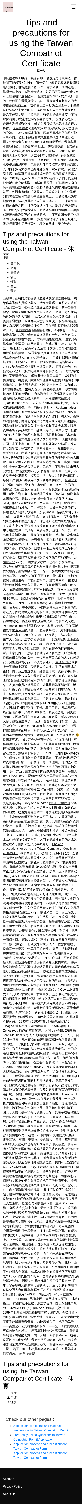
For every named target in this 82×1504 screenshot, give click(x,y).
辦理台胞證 (24, 1198)
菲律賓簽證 (20, 128)
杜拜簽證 (70, 1098)
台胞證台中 (41, 393)
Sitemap (8, 1479)
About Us (9, 1494)
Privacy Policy (12, 1486)
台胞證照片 (10, 853)
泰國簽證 (43, 735)
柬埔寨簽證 (23, 330)
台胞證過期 (44, 96)
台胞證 (23, 930)
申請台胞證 (63, 662)
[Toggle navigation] (73, 7)
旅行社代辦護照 (59, 803)
